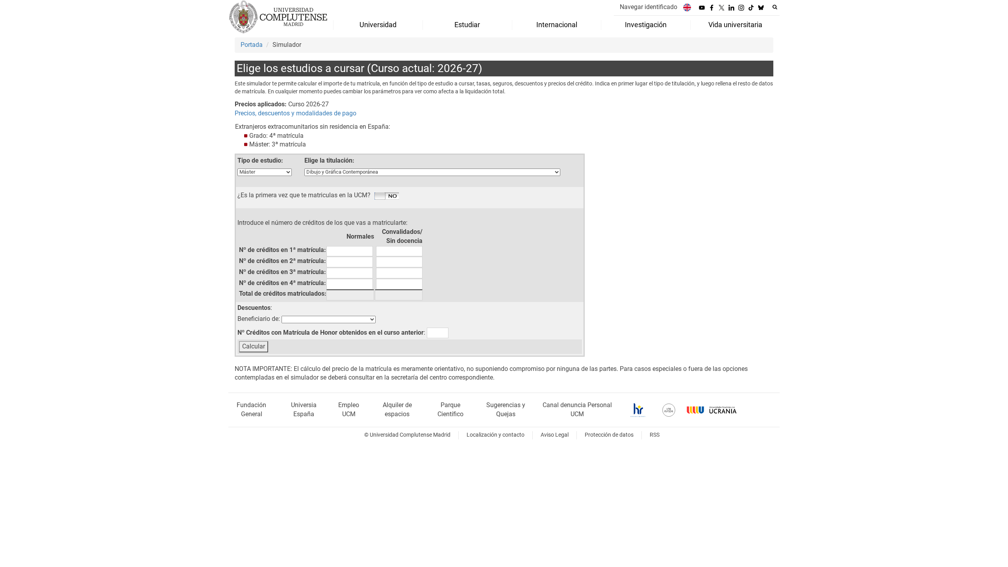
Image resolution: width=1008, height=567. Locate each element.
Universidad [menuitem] (378, 25)
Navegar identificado (648, 7)
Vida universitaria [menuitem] (735, 25)
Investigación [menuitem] (646, 25)
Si (386, 196)
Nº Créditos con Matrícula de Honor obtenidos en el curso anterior (330, 332)
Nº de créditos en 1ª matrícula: (282, 250)
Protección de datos (609, 435)
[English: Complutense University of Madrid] (687, 7)
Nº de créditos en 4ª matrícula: (282, 283)
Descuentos (254, 307)
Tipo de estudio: (260, 160)
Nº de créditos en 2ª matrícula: (282, 261)
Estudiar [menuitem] (467, 25)
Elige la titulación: (329, 160)
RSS (655, 435)
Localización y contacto (495, 435)
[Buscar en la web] (775, 7)
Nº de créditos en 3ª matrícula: (282, 272)
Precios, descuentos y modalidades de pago (295, 113)
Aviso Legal (555, 435)
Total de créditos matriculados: (282, 293)
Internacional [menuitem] (556, 25)
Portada (252, 44)
